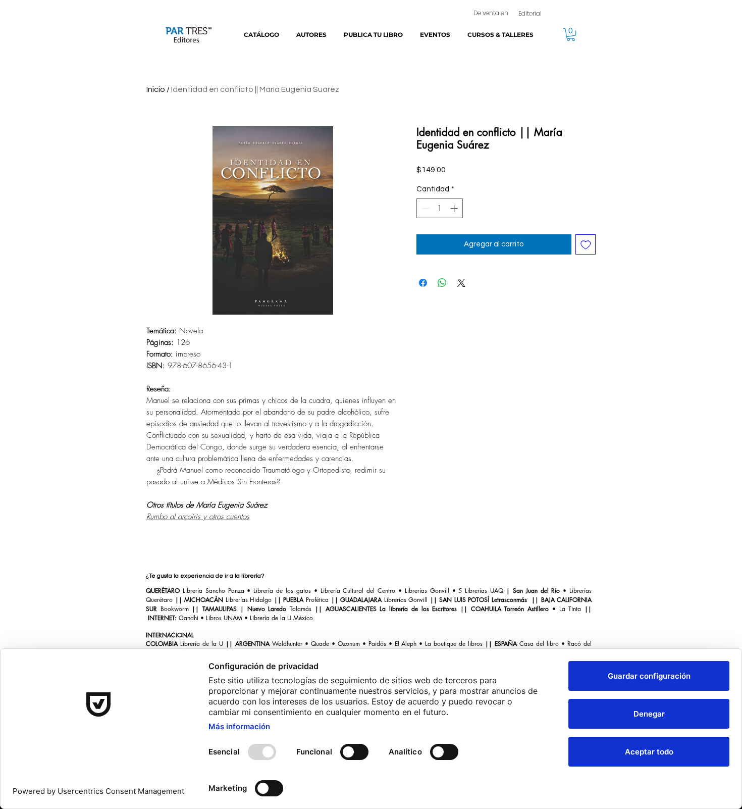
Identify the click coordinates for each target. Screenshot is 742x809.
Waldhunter (287, 643)
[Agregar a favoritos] (585, 244)
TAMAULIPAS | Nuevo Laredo (246, 608)
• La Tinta (565, 608)
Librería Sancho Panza (213, 590)
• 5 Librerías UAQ (476, 590)
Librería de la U (201, 643)
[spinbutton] (440, 208)
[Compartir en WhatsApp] (442, 283)
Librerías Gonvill (425, 590)
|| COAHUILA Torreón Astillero (504, 608)
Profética (317, 599)
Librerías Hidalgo (249, 599)
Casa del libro (539, 643)
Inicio (155, 89)
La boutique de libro (452, 643)
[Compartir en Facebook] (423, 283)
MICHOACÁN (205, 599)
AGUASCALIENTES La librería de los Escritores (393, 608)
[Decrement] (425, 208)
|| (178, 599)
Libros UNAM (225, 618)
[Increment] (455, 208)
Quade (320, 643)
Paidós (377, 643)
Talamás (302, 608)
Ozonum (349, 643)
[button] (570, 34)
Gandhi (188, 618)
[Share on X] (461, 283)
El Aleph (406, 643)
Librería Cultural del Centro (358, 590)
